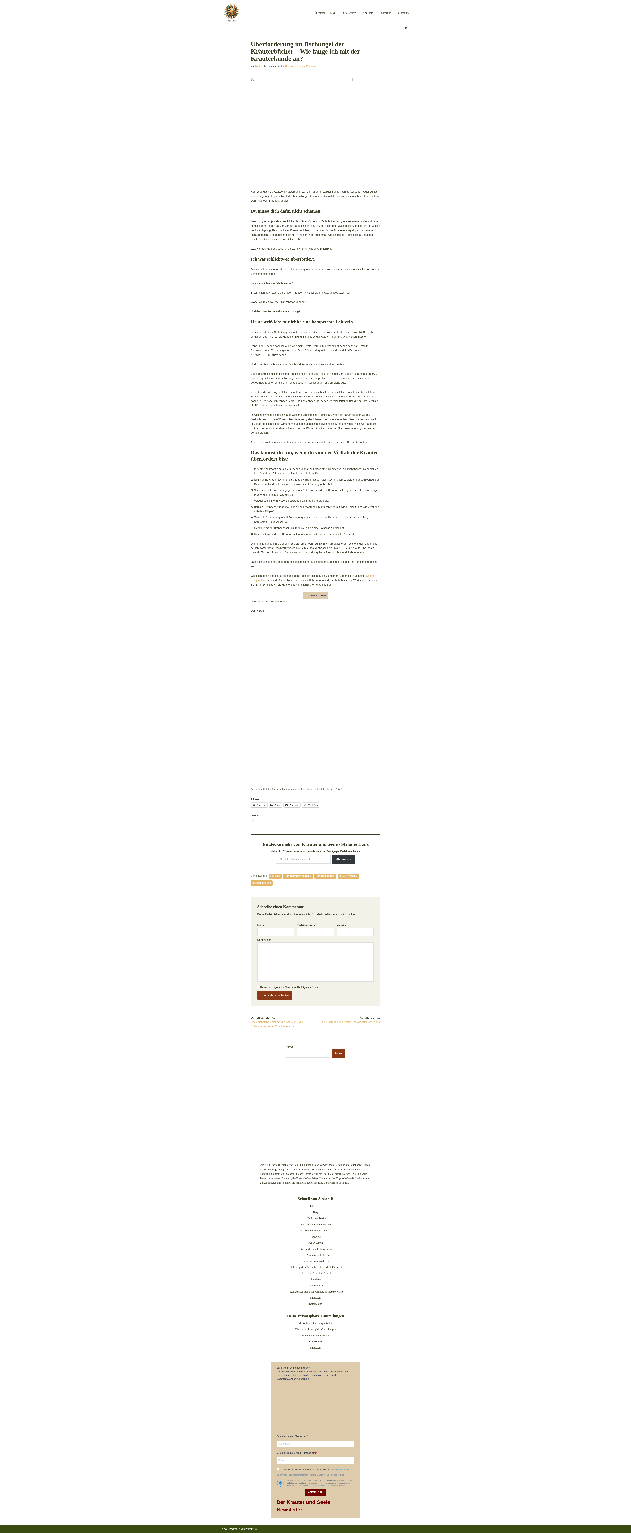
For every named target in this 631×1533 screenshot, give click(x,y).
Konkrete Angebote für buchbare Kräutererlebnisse (316, 1291)
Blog (315, 1212)
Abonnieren (343, 859)
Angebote (315, 1279)
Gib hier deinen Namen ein (292, 1436)
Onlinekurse (316, 1285)
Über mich (319, 12)
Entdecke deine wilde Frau (316, 1261)
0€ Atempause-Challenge (316, 1255)
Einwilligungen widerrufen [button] (315, 1335)
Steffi (257, 66)
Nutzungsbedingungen (322, 1485)
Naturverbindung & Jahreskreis (316, 1230)
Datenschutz (402, 12)
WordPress (251, 1528)
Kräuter (275, 876)
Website (341, 925)
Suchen (290, 1046)
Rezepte (316, 1236)
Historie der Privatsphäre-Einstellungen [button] (315, 1329)
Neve (224, 1528)
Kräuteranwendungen (298, 876)
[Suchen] (406, 28)
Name (260, 925)
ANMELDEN (315, 1492)
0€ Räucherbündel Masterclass (316, 1249)
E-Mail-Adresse (306, 925)
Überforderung (261, 883)
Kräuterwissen (348, 876)
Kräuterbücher (325, 876)
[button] (336, 12)
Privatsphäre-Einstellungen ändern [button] (315, 1323)
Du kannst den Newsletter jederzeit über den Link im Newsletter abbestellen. (311, 1475)
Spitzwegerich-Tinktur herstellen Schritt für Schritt (316, 1267)
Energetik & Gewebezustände (316, 1224)
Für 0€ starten (315, 1242)
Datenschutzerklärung (340, 1469)
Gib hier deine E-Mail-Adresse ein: (296, 1452)
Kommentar (264, 939)
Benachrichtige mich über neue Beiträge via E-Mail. (290, 987)
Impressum (385, 12)
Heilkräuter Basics (316, 1218)
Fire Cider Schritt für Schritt (316, 1273)
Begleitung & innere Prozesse (300, 66)
